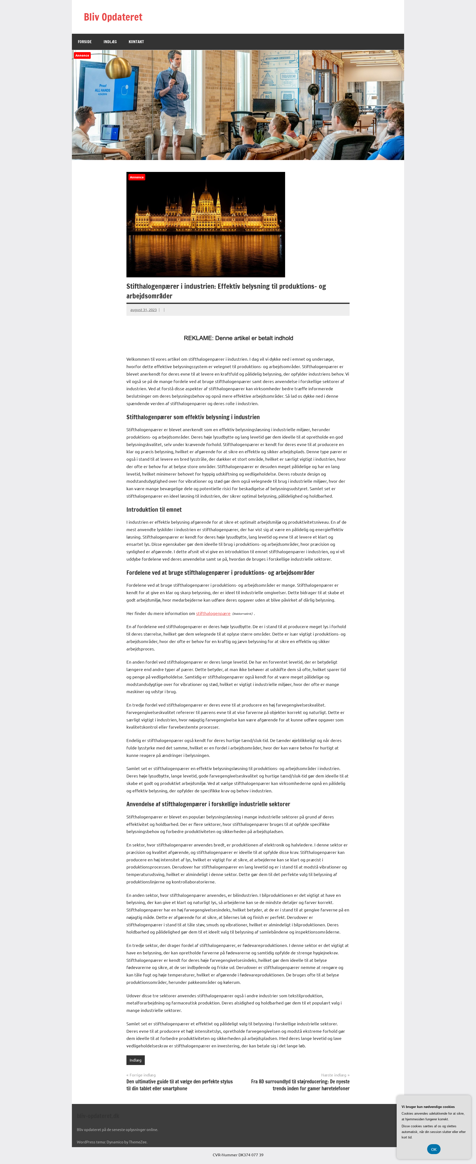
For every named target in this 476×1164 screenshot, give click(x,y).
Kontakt (136, 41)
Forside (85, 41)
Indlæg (110, 41)
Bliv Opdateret (113, 17)
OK (434, 1149)
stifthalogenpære (213, 613)
